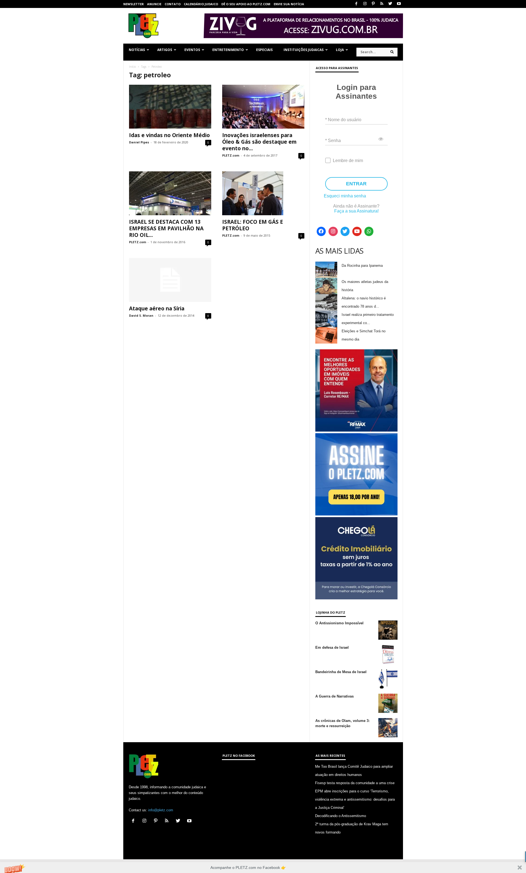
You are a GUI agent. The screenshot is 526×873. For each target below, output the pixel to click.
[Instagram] (365, 4)
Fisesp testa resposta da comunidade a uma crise (355, 783)
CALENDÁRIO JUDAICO (201, 4)
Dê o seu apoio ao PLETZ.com (245, 4)
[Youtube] (399, 4)
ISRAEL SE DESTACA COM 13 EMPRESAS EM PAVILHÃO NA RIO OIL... (166, 228)
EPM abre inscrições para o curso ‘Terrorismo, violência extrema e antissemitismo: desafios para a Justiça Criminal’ (355, 799)
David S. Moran (141, 315)
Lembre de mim (348, 160)
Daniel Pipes (139, 142)
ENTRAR (356, 183)
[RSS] (382, 4)
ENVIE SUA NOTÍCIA (289, 4)
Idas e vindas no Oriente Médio (169, 135)
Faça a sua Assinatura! (356, 211)
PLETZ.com (230, 155)
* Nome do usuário (343, 119)
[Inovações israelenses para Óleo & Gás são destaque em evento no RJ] (263, 107)
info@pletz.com (160, 810)
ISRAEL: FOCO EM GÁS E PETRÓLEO (252, 225)
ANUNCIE (154, 4)
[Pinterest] (373, 4)
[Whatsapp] (369, 231)
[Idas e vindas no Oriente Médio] (170, 107)
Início (132, 67)
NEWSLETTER (133, 4)
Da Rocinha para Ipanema (362, 265)
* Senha (333, 140)
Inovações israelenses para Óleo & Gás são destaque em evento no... (259, 142)
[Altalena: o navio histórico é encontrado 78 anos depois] (326, 302)
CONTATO (173, 4)
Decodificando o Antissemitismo (340, 816)
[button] (263, 867)
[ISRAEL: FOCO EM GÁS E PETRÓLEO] (263, 193)
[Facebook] (356, 4)
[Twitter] (390, 4)
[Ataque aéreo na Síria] (170, 280)
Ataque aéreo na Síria (156, 308)
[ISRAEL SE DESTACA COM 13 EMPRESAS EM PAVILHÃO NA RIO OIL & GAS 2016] (170, 193)
